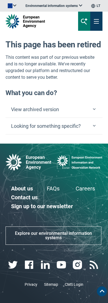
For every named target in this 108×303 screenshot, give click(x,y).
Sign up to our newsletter (42, 206)
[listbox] (53, 6)
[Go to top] (102, 291)
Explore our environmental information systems (53, 235)
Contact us (24, 197)
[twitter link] (14, 265)
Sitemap (51, 284)
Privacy (31, 284)
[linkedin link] (46, 265)
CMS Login (74, 284)
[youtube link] (62, 265)
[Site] (36, 21)
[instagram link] (78, 265)
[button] (54, 109)
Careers (85, 188)
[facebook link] (30, 265)
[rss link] (94, 265)
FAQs (53, 188)
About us (22, 188)
